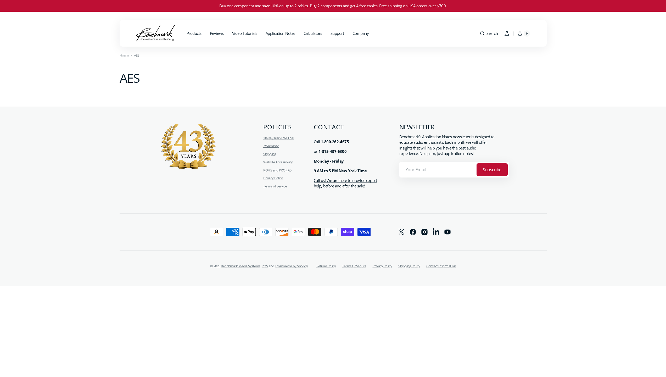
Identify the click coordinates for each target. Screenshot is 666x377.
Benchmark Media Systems (240, 266)
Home (124, 55)
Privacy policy (382, 266)
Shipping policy (409, 266)
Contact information (441, 266)
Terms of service (354, 266)
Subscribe (492, 170)
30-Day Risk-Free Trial (278, 138)
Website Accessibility (278, 162)
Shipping (269, 154)
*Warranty (271, 145)
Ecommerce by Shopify (291, 266)
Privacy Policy (273, 178)
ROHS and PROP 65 (277, 170)
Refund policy (326, 266)
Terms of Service (275, 186)
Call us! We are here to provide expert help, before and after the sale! (345, 183)
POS (265, 266)
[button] (489, 33)
